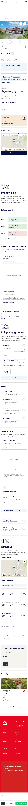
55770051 (5, 656)
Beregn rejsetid (15, 153)
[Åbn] (24, 345)
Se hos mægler (20, 803)
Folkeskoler (4, 585)
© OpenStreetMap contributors (18, 149)
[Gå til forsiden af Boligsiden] (2, 2)
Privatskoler (10, 585)
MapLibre (6, 149)
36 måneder (13, 262)
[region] (14, 142)
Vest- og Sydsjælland (6, 18)
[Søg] (22, 2)
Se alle (25, 674)
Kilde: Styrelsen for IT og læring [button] (8, 626)
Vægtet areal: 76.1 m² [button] (16, 76)
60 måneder (19, 262)
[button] (25, 47)
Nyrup (13, 316)
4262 (16, 316)
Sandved (14, 18)
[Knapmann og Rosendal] (14, 663)
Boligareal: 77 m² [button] (6, 76)
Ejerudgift (16, 59)
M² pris (2, 59)
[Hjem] (5, 724)
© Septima (10, 149)
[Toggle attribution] (25, 149)
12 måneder (6, 262)
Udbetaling (9, 59)
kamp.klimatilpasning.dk (18, 394)
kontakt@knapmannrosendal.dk (10, 658)
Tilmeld (21, 786)
